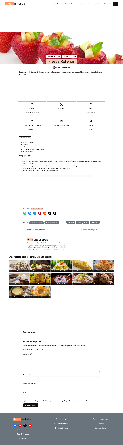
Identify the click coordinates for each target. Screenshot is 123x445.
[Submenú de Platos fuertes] (62, 3)
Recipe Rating (27, 349)
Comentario (27, 354)
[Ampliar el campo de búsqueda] (115, 4)
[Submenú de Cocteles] (110, 3)
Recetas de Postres (69, 56)
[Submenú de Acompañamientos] (91, 3)
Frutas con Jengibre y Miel (89, 229)
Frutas (79, 222)
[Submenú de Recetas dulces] (75, 3)
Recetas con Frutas (53, 56)
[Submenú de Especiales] (101, 3)
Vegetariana (95, 222)
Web (24, 392)
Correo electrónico (29, 383)
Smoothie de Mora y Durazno (35, 229)
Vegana (86, 222)
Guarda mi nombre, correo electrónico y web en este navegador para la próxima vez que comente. (56, 401)
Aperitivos (71, 222)
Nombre (26, 375)
